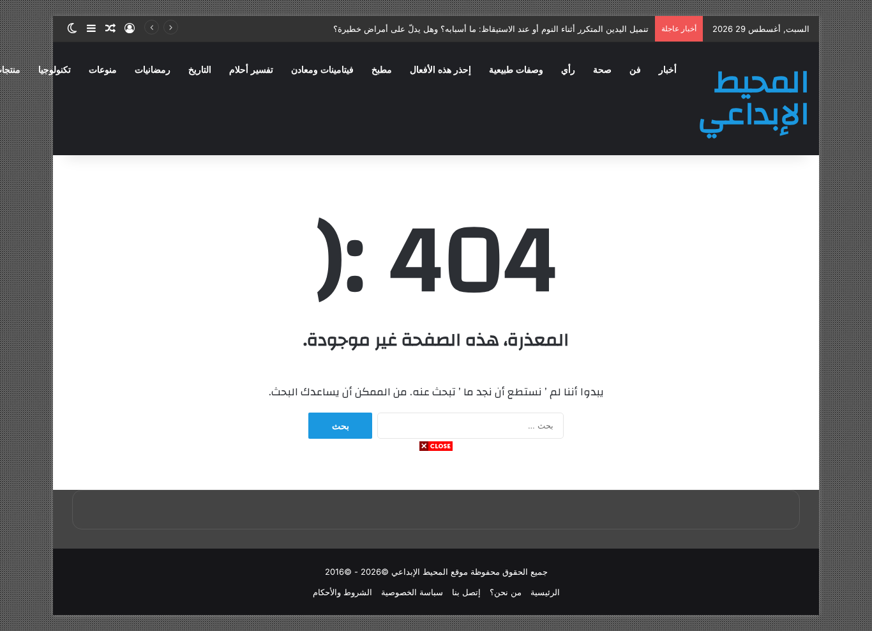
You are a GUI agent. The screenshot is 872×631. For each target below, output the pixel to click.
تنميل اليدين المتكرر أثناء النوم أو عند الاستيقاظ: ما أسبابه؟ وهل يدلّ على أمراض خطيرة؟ (491, 29)
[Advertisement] (436, 541)
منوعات (103, 70)
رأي (568, 70)
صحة (602, 70)
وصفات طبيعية (516, 70)
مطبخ (382, 70)
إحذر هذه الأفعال (440, 70)
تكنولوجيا (54, 70)
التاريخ (199, 70)
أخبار (668, 70)
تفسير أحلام (251, 70)
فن (635, 70)
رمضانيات (152, 70)
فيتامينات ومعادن (322, 70)
